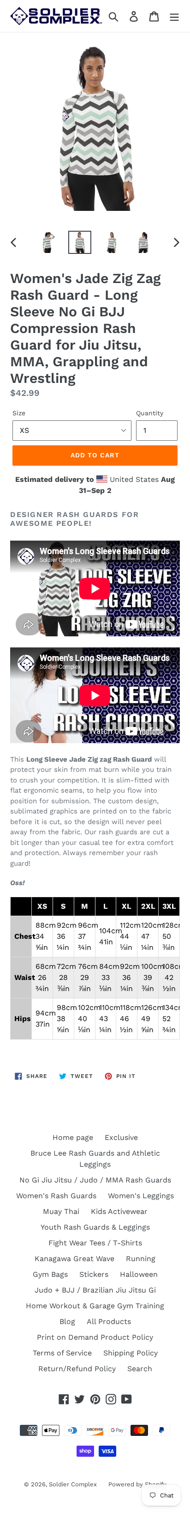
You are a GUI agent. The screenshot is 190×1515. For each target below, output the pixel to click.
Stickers (93, 1274)
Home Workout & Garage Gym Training (95, 1305)
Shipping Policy (130, 1353)
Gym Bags (50, 1274)
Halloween (139, 1274)
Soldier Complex (73, 1484)
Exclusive (121, 1137)
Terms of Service (62, 1353)
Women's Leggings (141, 1195)
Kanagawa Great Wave (74, 1258)
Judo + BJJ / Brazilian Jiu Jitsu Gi (95, 1290)
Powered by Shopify (137, 1484)
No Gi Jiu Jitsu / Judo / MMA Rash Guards (95, 1180)
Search (139, 1368)
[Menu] (174, 16)
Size (18, 413)
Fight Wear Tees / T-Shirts (95, 1242)
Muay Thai (61, 1211)
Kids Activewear (119, 1211)
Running (140, 1258)
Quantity (149, 413)
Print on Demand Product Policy (95, 1337)
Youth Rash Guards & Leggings (95, 1227)
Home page (73, 1137)
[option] (48, 242)
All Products (109, 1321)
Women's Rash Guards (56, 1195)
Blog (67, 1321)
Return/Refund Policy (77, 1368)
